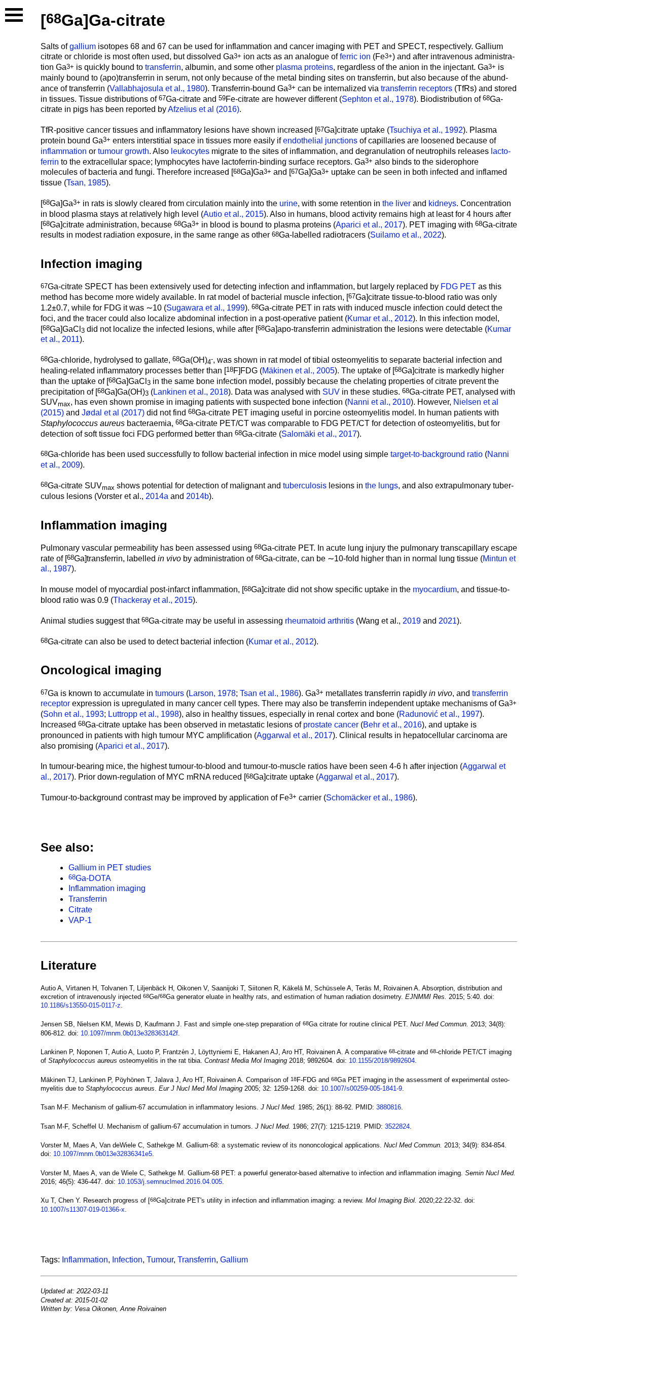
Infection (127, 1259)
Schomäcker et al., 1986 (369, 797)
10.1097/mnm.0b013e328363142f (129, 1033)
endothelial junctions (320, 140)
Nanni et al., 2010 (379, 402)
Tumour (160, 1259)
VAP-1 (80, 920)
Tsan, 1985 (86, 182)
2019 (412, 621)
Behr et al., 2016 (392, 724)
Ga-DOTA (89, 878)
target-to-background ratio (436, 454)
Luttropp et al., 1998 (143, 714)
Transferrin (87, 899)
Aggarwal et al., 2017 (295, 735)
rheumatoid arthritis (319, 621)
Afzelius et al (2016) (203, 109)
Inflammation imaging (107, 888)
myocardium (435, 589)
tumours (169, 693)
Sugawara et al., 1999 (205, 307)
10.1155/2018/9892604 (382, 1060)
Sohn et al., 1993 (73, 714)
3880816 (388, 1107)
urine (288, 203)
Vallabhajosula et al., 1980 (157, 88)
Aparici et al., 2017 (369, 224)
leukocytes (190, 151)
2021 (448, 621)
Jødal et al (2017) (113, 412)
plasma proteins (304, 67)
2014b (197, 496)
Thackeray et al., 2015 (153, 600)
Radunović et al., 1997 (439, 714)
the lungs (381, 485)
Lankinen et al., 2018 (190, 392)
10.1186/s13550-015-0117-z (81, 1005)
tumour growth (123, 151)
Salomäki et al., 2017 (319, 434)
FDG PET (458, 286)
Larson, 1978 (212, 693)
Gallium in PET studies (109, 867)
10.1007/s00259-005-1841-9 (361, 1088)
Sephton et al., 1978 (378, 99)
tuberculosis (305, 485)
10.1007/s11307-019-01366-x (83, 1209)
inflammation (64, 151)
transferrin (163, 67)
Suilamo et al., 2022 (406, 234)
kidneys (442, 203)
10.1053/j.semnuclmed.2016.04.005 (170, 1181)
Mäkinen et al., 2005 (298, 370)
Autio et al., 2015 (233, 214)
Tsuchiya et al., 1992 (426, 130)
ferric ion (355, 56)
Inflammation (85, 1259)
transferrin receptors (416, 88)
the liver (396, 203)
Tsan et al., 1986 (269, 693)
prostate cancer (330, 724)
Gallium (234, 1259)
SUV (331, 392)
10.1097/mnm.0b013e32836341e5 (102, 1154)
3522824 (397, 1126)
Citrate (80, 909)
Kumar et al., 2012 (380, 318)
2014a (157, 496)
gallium (82, 46)
